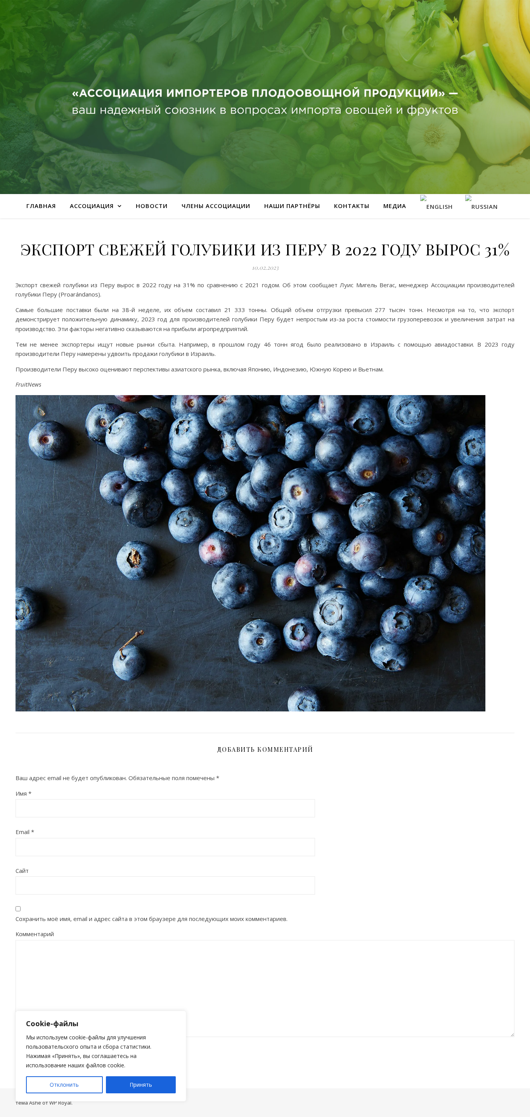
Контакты (351, 206)
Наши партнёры (292, 206)
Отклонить (64, 1084)
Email (25, 832)
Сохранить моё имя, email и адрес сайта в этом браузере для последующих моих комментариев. (152, 919)
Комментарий (35, 934)
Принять (141, 1084)
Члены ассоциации (216, 206)
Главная (41, 206)
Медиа (394, 206)
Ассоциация (92, 206)
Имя (23, 793)
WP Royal (60, 1102)
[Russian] (481, 206)
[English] (436, 206)
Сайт (22, 870)
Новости (152, 206)
